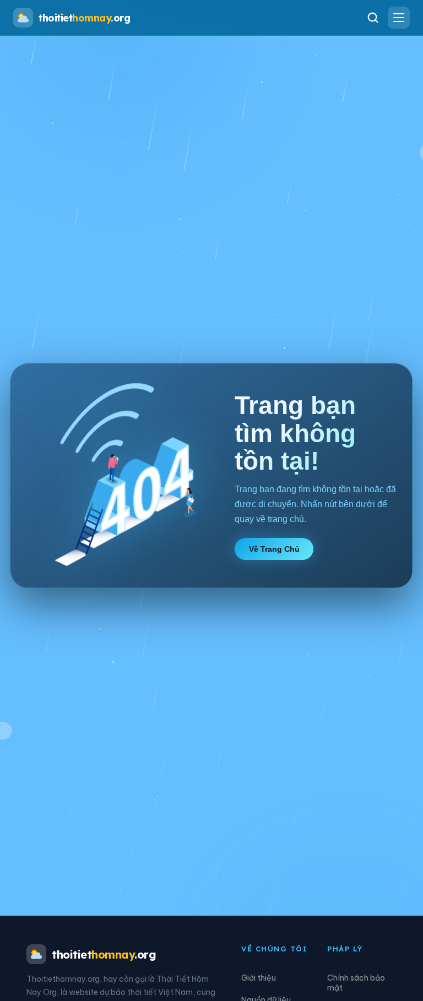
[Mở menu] (399, 18)
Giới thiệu (258, 978)
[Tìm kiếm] (372, 17)
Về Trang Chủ (274, 549)
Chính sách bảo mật (356, 983)
